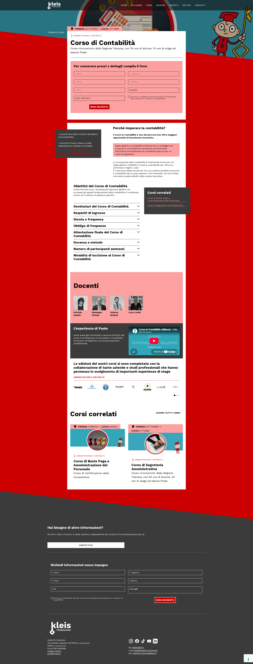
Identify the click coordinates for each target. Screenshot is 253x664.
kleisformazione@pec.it (145, 653)
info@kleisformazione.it (145, 650)
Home (124, 5)
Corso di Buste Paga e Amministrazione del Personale (163, 199)
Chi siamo (136, 5)
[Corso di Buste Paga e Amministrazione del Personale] (97, 440)
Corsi (149, 5)
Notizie (187, 5)
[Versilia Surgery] (91, 387)
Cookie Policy (54, 653)
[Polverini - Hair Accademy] (119, 387)
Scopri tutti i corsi (168, 413)
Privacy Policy (54, 651)
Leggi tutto (78, 152)
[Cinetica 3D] (133, 387)
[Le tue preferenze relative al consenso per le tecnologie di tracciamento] (248, 659)
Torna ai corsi (55, 32)
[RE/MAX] (78, 387)
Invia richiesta (99, 107)
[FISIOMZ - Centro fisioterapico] (175, 387)
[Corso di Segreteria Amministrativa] (155, 444)
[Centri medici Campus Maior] (105, 387)
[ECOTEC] (161, 387)
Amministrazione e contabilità (88, 36)
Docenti (174, 5)
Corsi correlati (93, 414)
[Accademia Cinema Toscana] (147, 387)
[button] (174, 395)
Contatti (200, 5)
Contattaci (86, 545)
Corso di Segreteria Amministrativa (165, 205)
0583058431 (138, 647)
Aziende (160, 5)
